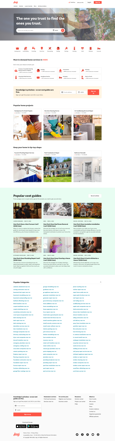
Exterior (21, 6)
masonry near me (48, 340)
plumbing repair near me (50, 362)
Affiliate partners (94, 416)
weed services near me (79, 346)
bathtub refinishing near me (21, 301)
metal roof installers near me (51, 343)
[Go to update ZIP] (54, 30)
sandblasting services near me (81, 303)
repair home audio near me (80, 292)
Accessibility (28, 435)
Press (90, 406)
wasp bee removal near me (80, 343)
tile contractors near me (80, 329)
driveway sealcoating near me (21, 334)
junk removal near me (49, 332)
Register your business (65, 399)
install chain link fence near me (52, 317)
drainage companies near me (21, 332)
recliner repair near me (79, 289)
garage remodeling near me (51, 287)
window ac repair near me (80, 357)
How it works (92, 399)
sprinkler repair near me (80, 326)
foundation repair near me (20, 362)
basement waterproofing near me (22, 298)
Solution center (79, 399)
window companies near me (81, 362)
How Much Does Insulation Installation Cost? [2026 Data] (86, 225)
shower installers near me (80, 315)
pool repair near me (48, 368)
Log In (89, 2)
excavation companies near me (22, 348)
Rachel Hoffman (78, 221)
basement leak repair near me (21, 292)
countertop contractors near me (22, 312)
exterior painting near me (20, 351)
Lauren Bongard (18, 221)
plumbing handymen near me (51, 360)
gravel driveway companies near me (53, 301)
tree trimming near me (79, 332)
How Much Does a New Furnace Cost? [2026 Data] (26, 225)
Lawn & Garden (28, 6)
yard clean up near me (79, 371)
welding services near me (80, 348)
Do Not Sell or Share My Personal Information (45, 435)
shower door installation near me (82, 312)
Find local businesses (50, 399)
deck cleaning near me (19, 317)
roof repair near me (78, 298)
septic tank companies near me (82, 306)
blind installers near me (20, 303)
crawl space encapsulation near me (23, 315)
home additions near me (50, 303)
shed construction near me (80, 309)
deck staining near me (19, 323)
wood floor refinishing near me (81, 368)
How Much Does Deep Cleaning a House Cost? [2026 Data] (56, 259)
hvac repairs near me (49, 312)
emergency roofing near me (21, 346)
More (35, 6)
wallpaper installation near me (81, 340)
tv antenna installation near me (82, 334)
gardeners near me (48, 289)
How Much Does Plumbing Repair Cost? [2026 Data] (26, 259)
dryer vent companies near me (21, 337)
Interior (16, 6)
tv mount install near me (80, 337)
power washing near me (79, 287)
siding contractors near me (80, 317)
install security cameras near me (52, 323)
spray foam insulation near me (81, 323)
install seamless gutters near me (52, 320)
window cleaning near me (80, 360)
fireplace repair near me (20, 354)
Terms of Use (26, 433)
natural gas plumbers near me (51, 348)
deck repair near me (18, 320)
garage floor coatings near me (21, 371)
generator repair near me (50, 298)
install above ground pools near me (53, 315)
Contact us (92, 411)
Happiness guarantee (95, 414)
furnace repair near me (19, 365)
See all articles (95, 196)
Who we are (92, 401)
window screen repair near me (81, 365)
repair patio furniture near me (81, 295)
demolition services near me (21, 326)
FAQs (76, 404)
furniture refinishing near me (21, 368)
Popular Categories (21, 282)
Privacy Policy (34, 433)
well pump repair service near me (82, 351)
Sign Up (97, 2)
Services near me (48, 401)
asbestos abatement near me (21, 287)
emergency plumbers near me (21, 343)
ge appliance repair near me (51, 292)
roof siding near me (78, 301)
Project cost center (80, 401)
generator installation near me (51, 295)
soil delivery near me (79, 320)
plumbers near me (48, 357)
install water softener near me (51, 326)
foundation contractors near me (22, 360)
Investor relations (94, 409)
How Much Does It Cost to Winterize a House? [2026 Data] (86, 259)
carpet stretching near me (20, 309)
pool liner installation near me (51, 365)
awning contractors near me (21, 289)
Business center (63, 401)
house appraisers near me (50, 309)
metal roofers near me (49, 346)
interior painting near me (50, 329)
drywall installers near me (20, 340)
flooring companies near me (21, 357)
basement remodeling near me (21, 295)
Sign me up (93, 92)
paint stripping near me (49, 351)
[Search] (62, 30)
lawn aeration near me (49, 337)
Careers (91, 404)
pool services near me (49, 371)
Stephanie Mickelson (19, 255)
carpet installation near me (21, 306)
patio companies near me (50, 354)
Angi (44, 221)
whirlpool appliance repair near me (83, 354)
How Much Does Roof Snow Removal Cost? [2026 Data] (55, 225)
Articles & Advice (42, 6)
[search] (62, 30)
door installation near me (20, 329)
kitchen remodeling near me (51, 334)
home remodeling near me (50, 306)
